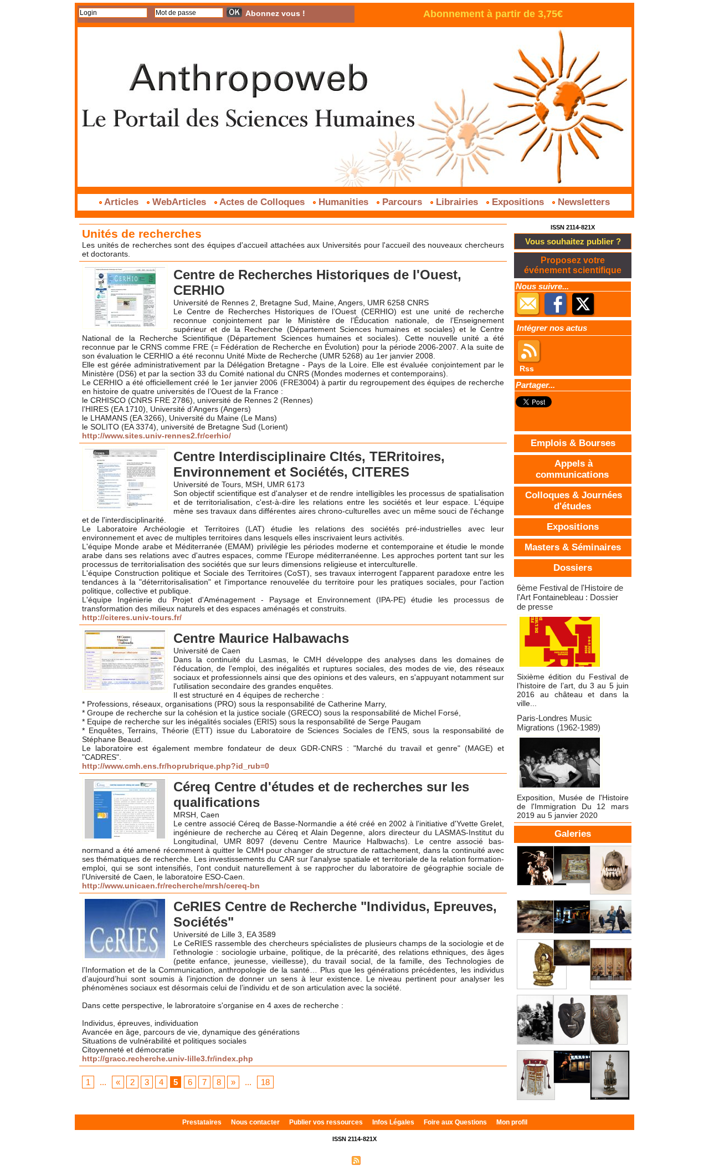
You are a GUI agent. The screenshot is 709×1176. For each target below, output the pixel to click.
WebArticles (179, 202)
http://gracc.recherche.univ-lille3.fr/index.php (167, 1058)
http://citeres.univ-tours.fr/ (132, 617)
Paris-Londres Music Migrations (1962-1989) (558, 722)
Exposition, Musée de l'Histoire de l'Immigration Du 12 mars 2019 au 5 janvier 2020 (573, 806)
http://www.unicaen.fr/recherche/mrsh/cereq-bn (171, 885)
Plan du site (328, 1160)
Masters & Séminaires (573, 547)
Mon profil (511, 1122)
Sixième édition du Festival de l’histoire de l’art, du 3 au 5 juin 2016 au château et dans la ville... (573, 690)
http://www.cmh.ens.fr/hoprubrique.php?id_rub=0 (175, 765)
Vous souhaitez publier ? (573, 241)
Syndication (380, 1160)
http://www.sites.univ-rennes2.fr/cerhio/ (156, 435)
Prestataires (202, 1122)
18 (265, 1082)
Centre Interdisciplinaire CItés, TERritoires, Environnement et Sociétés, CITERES (309, 464)
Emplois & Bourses (573, 443)
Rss (527, 368)
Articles (121, 202)
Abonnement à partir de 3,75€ (493, 13)
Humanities (343, 202)
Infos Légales (394, 1122)
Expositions (518, 202)
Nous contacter (256, 1122)
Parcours (402, 202)
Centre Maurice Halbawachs (261, 638)
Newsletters (582, 202)
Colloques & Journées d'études (573, 501)
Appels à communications (572, 469)
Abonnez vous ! (275, 13)
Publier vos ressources (326, 1122)
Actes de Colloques (262, 202)
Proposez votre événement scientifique (572, 265)
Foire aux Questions (456, 1122)
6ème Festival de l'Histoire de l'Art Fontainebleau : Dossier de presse (570, 597)
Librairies (457, 202)
